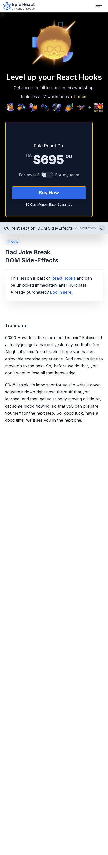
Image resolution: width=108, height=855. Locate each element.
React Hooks (63, 278)
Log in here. (61, 292)
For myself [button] (29, 174)
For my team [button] (67, 174)
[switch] (47, 175)
